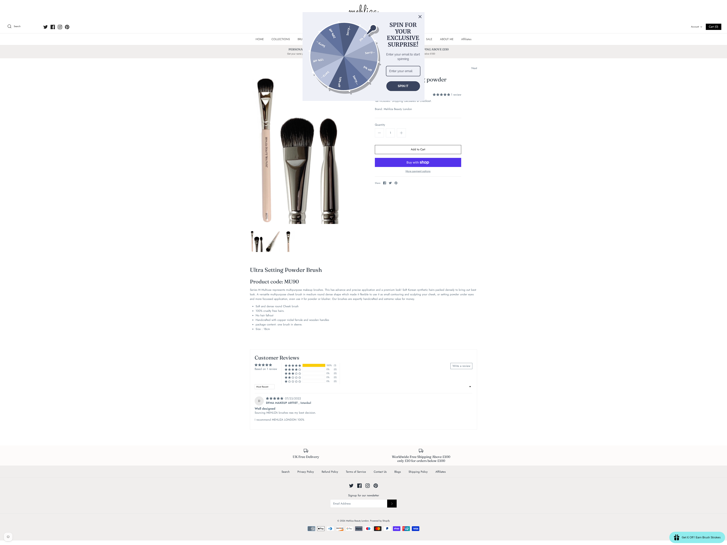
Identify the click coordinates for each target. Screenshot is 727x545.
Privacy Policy (305, 472)
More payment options (418, 171)
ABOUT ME (446, 39)
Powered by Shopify (380, 520)
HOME (260, 39)
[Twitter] (45, 27)
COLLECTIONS (280, 39)
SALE (429, 39)
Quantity (380, 125)
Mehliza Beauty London (398, 109)
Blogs (397, 472)
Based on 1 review (266, 369)
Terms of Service (356, 472)
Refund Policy (330, 472)
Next (474, 68)
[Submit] (392, 504)
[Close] (420, 16)
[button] (442, 95)
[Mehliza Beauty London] (363, 11)
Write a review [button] (461, 366)
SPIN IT (403, 86)
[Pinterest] (67, 27)
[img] (275, 398)
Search (286, 472)
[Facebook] (53, 27)
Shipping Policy (418, 472)
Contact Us (380, 472)
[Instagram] (60, 27)
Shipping (397, 101)
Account (695, 26)
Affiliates (466, 39)
